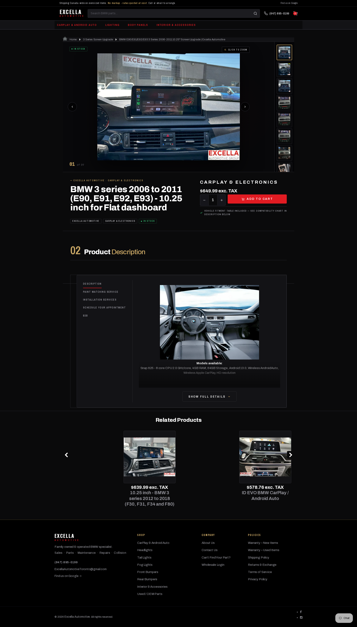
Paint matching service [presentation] (101, 292)
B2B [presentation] (85, 315)
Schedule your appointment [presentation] (104, 307)
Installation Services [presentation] (100, 299)
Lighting (112, 25)
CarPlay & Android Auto (77, 25)
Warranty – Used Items (263, 550)
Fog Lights (144, 564)
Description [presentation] (92, 283)
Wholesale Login (213, 564)
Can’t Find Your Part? (216, 557)
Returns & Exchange (262, 564)
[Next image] (245, 106)
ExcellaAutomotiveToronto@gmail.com (81, 569)
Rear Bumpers (147, 579)
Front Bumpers (147, 572)
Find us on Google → (68, 576)
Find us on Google (289, 3)
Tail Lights (144, 557)
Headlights (144, 550)
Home (73, 39)
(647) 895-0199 (66, 562)
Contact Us (210, 550)
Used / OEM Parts (149, 594)
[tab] (107, 284)
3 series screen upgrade (98, 39)
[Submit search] (255, 13)
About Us (208, 542)
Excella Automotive (77, 616)
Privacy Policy (257, 579)
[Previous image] (72, 106)
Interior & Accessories (176, 25)
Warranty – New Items (263, 542)
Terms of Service (260, 572)
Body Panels (138, 25)
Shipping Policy (258, 557)
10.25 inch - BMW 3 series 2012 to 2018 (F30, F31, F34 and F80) (92, 498)
